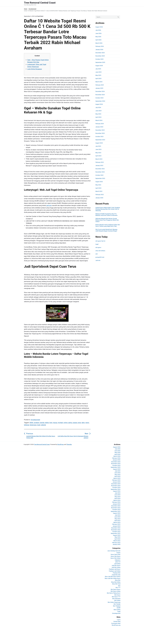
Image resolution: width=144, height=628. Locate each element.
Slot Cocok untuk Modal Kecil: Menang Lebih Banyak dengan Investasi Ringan (106, 230)
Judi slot (97, 260)
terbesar (26, 425)
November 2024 (100, 94)
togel (38, 425)
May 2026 (98, 36)
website (43, 425)
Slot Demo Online (115, 591)
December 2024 (100, 91)
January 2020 (99, 198)
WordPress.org (116, 625)
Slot (119, 585)
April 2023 (98, 156)
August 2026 (99, 27)
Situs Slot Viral (116, 584)
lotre (50, 422)
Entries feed (117, 621)
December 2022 (100, 168)
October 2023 (99, 136)
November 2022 (100, 172)
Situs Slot (117, 580)
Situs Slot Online (115, 582)
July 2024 (98, 107)
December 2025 (100, 52)
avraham (36, 422)
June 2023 (98, 149)
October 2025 (99, 59)
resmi (87, 422)
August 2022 (99, 181)
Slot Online (117, 600)
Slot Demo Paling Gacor (113, 593)
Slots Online (117, 609)
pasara (75, 422)
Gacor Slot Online (115, 558)
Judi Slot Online (116, 567)
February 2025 (99, 85)
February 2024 (99, 123)
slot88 (118, 607)
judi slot (49, 205)
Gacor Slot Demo (115, 556)
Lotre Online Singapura (34, 69)
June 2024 (98, 110)
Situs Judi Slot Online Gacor (112, 578)
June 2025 (98, 72)
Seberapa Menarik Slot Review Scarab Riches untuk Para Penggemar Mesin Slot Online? (107, 220)
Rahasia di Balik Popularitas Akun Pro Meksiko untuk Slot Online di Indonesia (106, 214)
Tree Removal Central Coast (42, 444)
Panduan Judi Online (114, 571)
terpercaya (33, 425)
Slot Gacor (117, 595)
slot (96, 254)
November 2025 (100, 56)
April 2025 (98, 78)
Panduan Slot (116, 573)
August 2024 (99, 104)
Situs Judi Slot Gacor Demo (112, 576)
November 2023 (100, 133)
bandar (42, 422)
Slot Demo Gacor (115, 589)
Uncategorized (35, 420)
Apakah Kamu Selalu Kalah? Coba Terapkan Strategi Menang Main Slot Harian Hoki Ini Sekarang (107, 209)
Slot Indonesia (116, 598)
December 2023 (100, 130)
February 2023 (99, 162)
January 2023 (99, 165)
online (66, 422)
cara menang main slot (113, 551)
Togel (118, 611)
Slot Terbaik (117, 604)
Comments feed (115, 623)
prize (79, 422)
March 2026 (98, 43)
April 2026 (98, 40)
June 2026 (98, 33)
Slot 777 (118, 587)
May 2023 (98, 152)
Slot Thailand (116, 606)
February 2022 (99, 194)
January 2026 (99, 49)
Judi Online (117, 563)
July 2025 (98, 69)
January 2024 (99, 127)
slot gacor (98, 247)
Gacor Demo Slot (115, 554)
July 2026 (98, 30)
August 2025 (99, 65)
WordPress (60, 444)
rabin (83, 422)
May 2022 (98, 185)
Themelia (69, 444)
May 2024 (98, 114)
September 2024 (100, 101)
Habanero (117, 560)
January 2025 (99, 88)
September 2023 (100, 139)
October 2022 (99, 175)
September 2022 (100, 178)
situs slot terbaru (100, 250)
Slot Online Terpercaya (114, 602)
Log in (118, 619)
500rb (31, 422)
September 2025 (100, 62)
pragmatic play (116, 574)
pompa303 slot (99, 257)
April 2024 (98, 117)
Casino (118, 552)
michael (60, 422)
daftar (47, 422)
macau (55, 422)
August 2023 (99, 143)
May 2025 (98, 75)
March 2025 (98, 81)
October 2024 (99, 98)
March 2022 (98, 191)
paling (70, 422)
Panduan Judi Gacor (114, 569)
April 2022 (98, 188)
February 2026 (99, 46)
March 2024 (98, 120)
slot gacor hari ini (100, 241)
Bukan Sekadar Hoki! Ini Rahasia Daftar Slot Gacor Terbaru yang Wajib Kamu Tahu (107, 225)
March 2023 (98, 159)
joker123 (117, 562)
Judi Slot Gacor (116, 565)
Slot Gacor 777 (116, 596)
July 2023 (98, 146)
